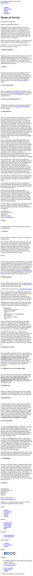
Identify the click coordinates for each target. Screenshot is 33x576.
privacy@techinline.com (7, 217)
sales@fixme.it (11, 565)
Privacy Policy (23, 80)
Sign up (7, 3)
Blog (5, 528)
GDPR (6, 571)
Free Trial (6, 513)
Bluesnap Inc (18, 270)
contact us (3, 362)
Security (6, 516)
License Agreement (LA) (17, 92)
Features (6, 7)
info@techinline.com (10, 499)
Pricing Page (6, 228)
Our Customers (8, 545)
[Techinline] (4, 1)
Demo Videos (7, 525)
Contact (6, 546)
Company (6, 543)
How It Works (8, 9)
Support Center (8, 522)
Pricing (6, 10)
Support (6, 12)
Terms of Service (8, 568)
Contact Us (7, 13)
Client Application (9, 536)
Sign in (2, 3)
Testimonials (7, 527)
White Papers (7, 524)
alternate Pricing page (26, 289)
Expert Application (9, 535)
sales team (16, 449)
